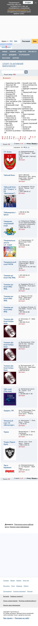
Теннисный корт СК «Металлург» (9, 423)
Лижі (24, 87)
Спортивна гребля (29, 103)
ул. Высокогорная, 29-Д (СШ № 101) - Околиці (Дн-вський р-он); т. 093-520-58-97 (26, 344)
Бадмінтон (10, 96)
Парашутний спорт (29, 92)
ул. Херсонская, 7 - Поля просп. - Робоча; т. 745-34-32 (27, 422)
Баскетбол (10, 99)
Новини (13, 51)
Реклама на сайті (22, 618)
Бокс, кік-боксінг (12, 101)
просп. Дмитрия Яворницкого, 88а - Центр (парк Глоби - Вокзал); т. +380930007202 (27, 177)
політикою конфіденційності (17, 10)
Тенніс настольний (29, 120)
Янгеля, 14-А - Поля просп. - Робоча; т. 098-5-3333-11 (25, 443)
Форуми (16, 58)
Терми (6, 432)
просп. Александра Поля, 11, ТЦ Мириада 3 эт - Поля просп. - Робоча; (27, 411)
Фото (4, 55)
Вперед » (35, 143)
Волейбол (9, 116)
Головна (6, 580)
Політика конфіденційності (27, 601)
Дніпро (4, 41)
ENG (15, 41)
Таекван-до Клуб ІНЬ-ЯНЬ (10, 277)
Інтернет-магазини (19, 591)
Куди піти (22, 51)
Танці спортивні (28, 114)
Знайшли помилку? (16, 596)
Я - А (27, 147)
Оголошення (24, 55)
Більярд (9, 94)
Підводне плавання (29, 88)
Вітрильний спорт (12, 105)
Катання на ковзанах (9, 128)
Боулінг (8, 103)
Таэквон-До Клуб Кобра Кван (8, 321)
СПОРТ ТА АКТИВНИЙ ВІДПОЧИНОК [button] (12, 65)
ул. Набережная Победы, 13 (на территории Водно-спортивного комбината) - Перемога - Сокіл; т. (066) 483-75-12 (27, 224)
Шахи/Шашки (27, 131)
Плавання (26, 98)
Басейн (8, 98)
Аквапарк (9, 90)
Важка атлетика (12, 109)
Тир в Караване (7, 466)
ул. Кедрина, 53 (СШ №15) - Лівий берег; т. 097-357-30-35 (25, 297)
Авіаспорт (9, 85)
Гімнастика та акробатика (10, 119)
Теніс (24, 118)
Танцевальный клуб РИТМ (10, 263)
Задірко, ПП (9, 411)
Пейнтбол (26, 96)
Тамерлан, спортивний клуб (8, 223)
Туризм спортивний (29, 123)
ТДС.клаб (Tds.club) (8, 390)
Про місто (32, 51)
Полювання (26, 99)
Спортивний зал (28, 110)
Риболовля (26, 101)
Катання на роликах (13, 131)
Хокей (24, 129)
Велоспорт (10, 110)
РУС (11, 41)
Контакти (6, 596)
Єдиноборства (11, 83)
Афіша (4, 51)
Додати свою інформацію (19, 527)
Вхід (34, 41)
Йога (7, 125)
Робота (26, 586)
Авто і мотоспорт (12, 87)
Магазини (6, 58)
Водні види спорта (13, 112)
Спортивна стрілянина (26, 108)
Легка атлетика (28, 85)
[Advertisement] (19, 19)
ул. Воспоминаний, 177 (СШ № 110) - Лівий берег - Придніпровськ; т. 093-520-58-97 (27, 368)
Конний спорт (27, 83)
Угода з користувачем (10, 601)
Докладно (22, 159)
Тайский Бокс (9, 175)
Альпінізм (9, 92)
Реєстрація (26, 41)
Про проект (8, 618)
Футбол (25, 127)
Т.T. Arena (7, 152)
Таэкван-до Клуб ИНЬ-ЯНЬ (8, 287)
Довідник (13, 55)
